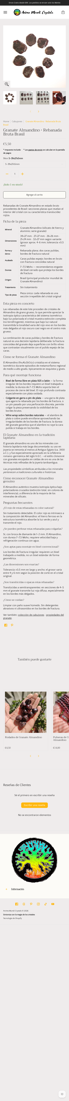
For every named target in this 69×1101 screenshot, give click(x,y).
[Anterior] (5, 56)
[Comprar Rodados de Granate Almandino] (25, 712)
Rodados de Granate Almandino (23, 737)
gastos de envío (35, 150)
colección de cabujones (31, 615)
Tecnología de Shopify (12, 918)
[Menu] (5, 12)
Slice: (13, 158)
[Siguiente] (63, 56)
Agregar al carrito (34, 195)
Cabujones (17, 121)
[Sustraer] (7, 173)
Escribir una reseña (34, 805)
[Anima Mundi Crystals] (34, 12)
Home (6, 121)
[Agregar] (22, 173)
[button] (63, 12)
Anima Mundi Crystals (12, 911)
